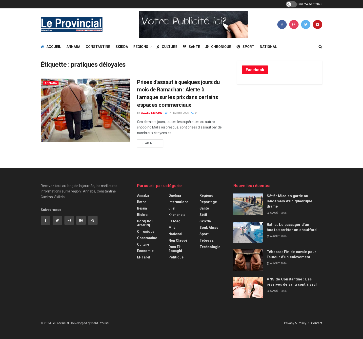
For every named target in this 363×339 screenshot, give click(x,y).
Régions (140, 47)
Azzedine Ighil (151, 112)
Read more (150, 143)
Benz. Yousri (100, 323)
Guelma (174, 195)
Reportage (208, 202)
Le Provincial (60, 323)
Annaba (73, 47)
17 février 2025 (178, 112)
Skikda (122, 47)
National (268, 47)
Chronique (221, 47)
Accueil (53, 47)
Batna (141, 202)
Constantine (98, 47)
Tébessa (207, 240)
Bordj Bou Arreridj (145, 223)
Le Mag (174, 221)
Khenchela (176, 215)
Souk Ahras (209, 228)
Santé (194, 47)
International (178, 202)
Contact (316, 323)
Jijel (171, 208)
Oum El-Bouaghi (175, 249)
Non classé (177, 240)
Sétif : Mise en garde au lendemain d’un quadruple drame (289, 201)
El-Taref (143, 257)
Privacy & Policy (295, 323)
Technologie (210, 247)
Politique (175, 257)
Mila (172, 228)
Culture (169, 47)
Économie (145, 251)
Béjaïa (142, 208)
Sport (248, 47)
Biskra (142, 215)
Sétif (203, 215)
